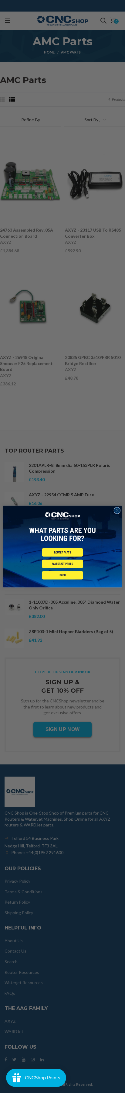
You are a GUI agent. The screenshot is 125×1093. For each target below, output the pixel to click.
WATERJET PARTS (62, 564)
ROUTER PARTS (62, 552)
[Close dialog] (117, 510)
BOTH (62, 575)
